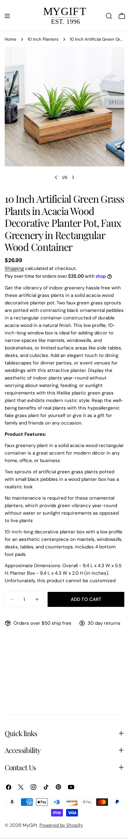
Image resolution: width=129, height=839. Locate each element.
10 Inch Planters (43, 39)
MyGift (30, 825)
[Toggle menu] (7, 16)
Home (10, 39)
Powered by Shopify (61, 825)
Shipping (14, 268)
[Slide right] (73, 177)
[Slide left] (56, 177)
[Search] (109, 16)
